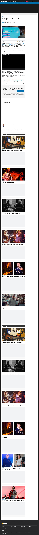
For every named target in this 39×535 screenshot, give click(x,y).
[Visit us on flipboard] (28, 1)
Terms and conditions (22, 526)
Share (3, 41)
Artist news (5, 3)
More (32, 3)
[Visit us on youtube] (27, 1)
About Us (3, 526)
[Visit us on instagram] (26, 1)
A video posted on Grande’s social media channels (9, 47)
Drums (17, 3)
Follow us (19, 41)
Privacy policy (30, 526)
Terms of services (12, 93)
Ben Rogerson (7, 22)
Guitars (9, 3)
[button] (36, 1)
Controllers (13, 3)
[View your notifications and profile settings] (34, 1)
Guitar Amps (28, 3)
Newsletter (23, 41)
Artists (3, 16)
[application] (13, 61)
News (3, 22)
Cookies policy (4, 528)
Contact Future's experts (14, 526)
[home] (2, 3)
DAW (2, 74)
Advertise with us (13, 528)
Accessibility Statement (22, 528)
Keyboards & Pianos (22, 3)
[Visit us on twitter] (25, 1)
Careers (29, 528)
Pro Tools (15, 48)
